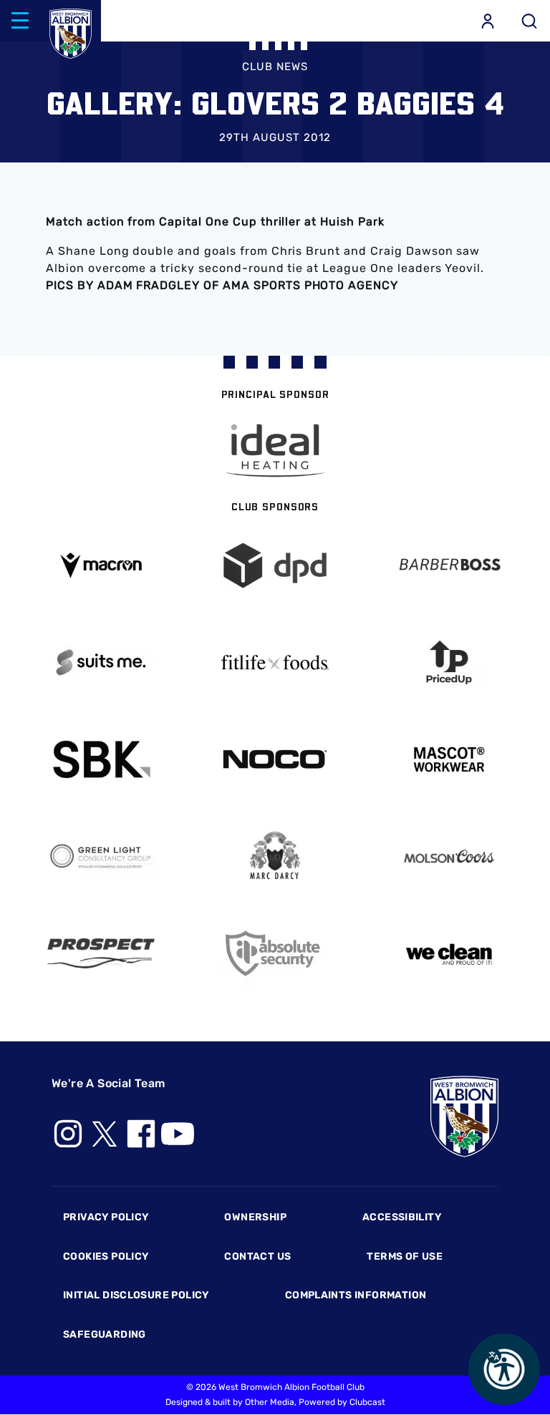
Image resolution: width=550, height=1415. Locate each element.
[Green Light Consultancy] (101, 856)
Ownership (255, 1217)
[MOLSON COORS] (448, 856)
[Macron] (101, 565)
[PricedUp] (448, 662)
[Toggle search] (529, 21)
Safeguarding (104, 1334)
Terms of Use (405, 1256)
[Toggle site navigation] (20, 21)
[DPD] (275, 565)
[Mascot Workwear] (448, 759)
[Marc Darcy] (275, 856)
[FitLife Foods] (275, 662)
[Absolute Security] (275, 953)
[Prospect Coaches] (101, 953)
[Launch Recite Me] (504, 1369)
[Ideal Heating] (275, 450)
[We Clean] (448, 953)
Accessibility (401, 1217)
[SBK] (101, 759)
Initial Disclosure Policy (136, 1295)
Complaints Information (356, 1295)
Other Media (269, 1402)
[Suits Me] (101, 662)
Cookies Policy (105, 1256)
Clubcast (367, 1402)
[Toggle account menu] (487, 21)
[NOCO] (275, 759)
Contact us (257, 1256)
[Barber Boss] (448, 565)
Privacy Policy (105, 1217)
